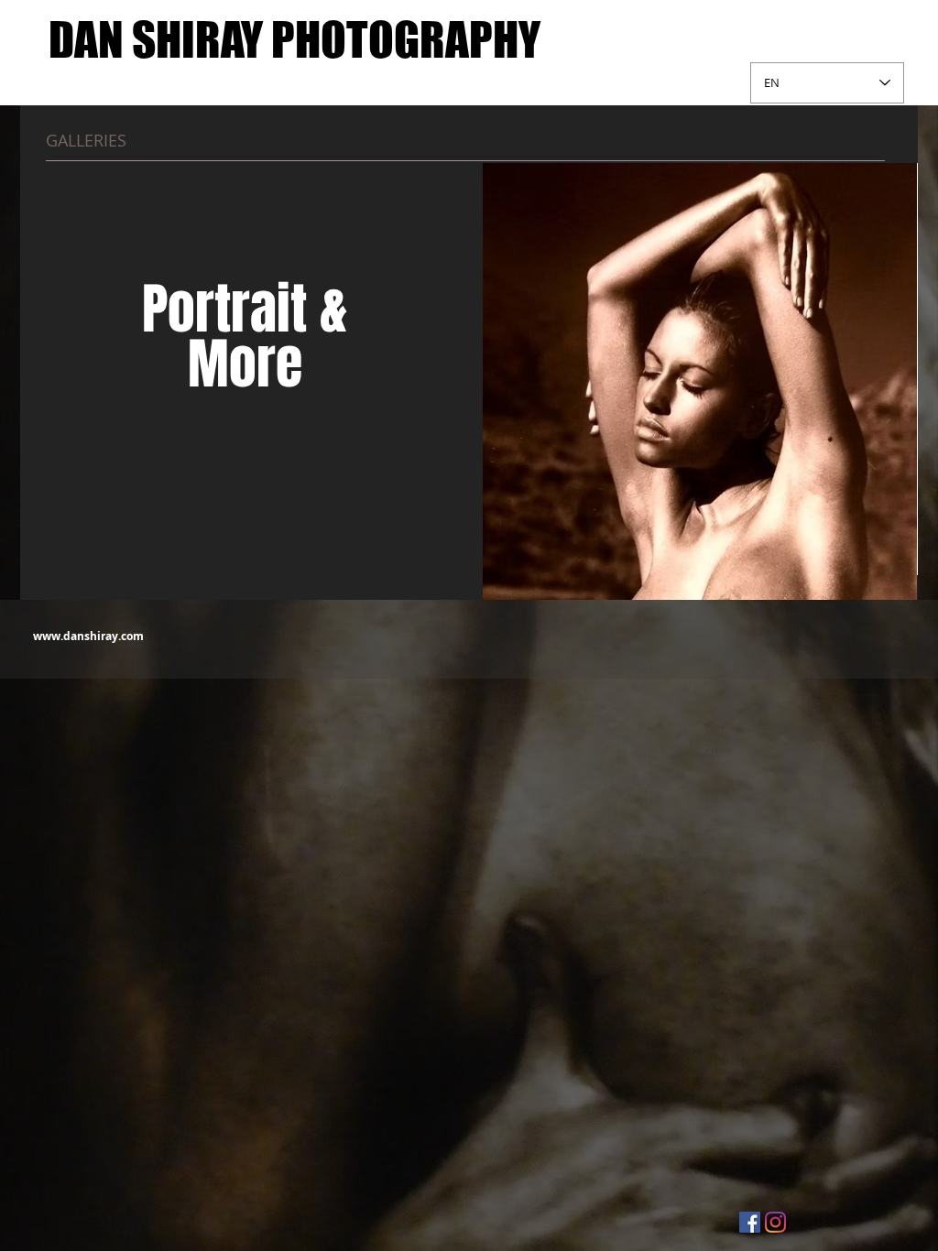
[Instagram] (775, 1222)
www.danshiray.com (88, 636)
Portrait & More (244, 337)
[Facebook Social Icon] (749, 1222)
